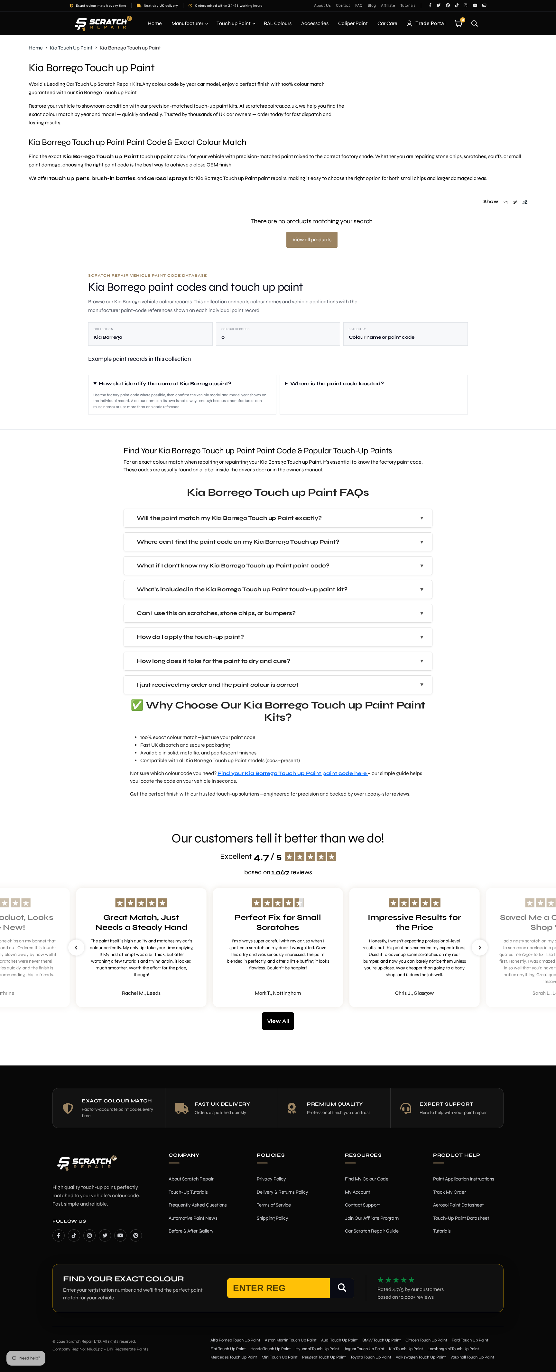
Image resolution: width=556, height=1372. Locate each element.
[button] (76, 948)
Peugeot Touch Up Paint (324, 1357)
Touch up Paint (234, 23)
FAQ (359, 5)
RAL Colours (278, 23)
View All (278, 1021)
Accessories (315, 23)
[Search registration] (342, 1288)
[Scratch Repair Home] (86, 1167)
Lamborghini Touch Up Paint (453, 1348)
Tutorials (408, 5)
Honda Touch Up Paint (270, 1348)
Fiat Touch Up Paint (228, 1348)
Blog (372, 5)
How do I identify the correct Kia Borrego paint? (165, 383)
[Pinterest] (136, 1235)
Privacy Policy (271, 1179)
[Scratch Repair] (102, 23)
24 (506, 201)
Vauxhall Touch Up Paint (472, 1357)
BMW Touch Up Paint (381, 1340)
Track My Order (449, 1192)
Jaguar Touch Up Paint (364, 1348)
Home (155, 23)
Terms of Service (274, 1205)
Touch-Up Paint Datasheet (461, 1218)
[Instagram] (89, 1235)
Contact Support (362, 1205)
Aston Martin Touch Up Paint (291, 1340)
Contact (343, 5)
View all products (311, 239)
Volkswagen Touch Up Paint (421, 1357)
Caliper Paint (353, 23)
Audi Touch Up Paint (339, 1340)
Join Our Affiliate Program (372, 1218)
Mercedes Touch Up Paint (233, 1357)
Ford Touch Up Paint (470, 1340)
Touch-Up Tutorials (188, 1192)
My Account (357, 1192)
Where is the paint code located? (337, 383)
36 (515, 201)
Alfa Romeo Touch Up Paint (235, 1340)
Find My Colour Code (366, 1179)
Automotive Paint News (193, 1218)
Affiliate (388, 5)
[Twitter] (105, 1235)
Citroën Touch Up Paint (426, 1340)
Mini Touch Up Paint (280, 1357)
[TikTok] (74, 1235)
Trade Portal (430, 23)
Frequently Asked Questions (198, 1205)
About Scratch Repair (191, 1179)
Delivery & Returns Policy (282, 1192)
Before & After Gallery (191, 1231)
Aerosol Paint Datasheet (458, 1205)
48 (525, 201)
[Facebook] (58, 1235)
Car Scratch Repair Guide (372, 1231)
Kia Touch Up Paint (71, 48)
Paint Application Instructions (463, 1179)
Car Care (387, 23)
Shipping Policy (272, 1218)
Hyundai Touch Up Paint (317, 1348)
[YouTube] (120, 1235)
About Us (322, 5)
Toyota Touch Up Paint (370, 1357)
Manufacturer (187, 23)
